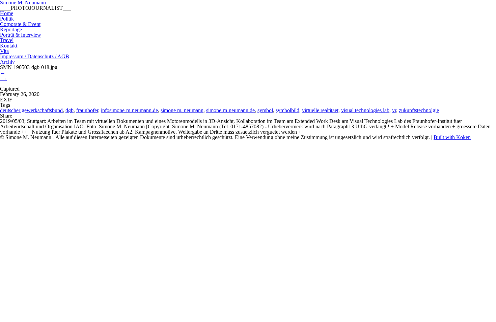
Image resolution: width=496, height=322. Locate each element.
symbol (265, 110)
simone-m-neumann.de (230, 110)
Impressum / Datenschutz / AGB (34, 56)
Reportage (11, 29)
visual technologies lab (365, 110)
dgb (69, 110)
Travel (6, 40)
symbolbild (287, 110)
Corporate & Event (20, 24)
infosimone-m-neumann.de (129, 110)
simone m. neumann (182, 110)
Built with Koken (452, 137)
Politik (7, 19)
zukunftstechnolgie (419, 110)
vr (394, 110)
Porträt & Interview (20, 35)
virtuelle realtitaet (320, 110)
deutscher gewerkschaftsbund (31, 110)
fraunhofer (87, 110)
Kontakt (8, 46)
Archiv (7, 62)
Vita (4, 51)
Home (6, 13)
